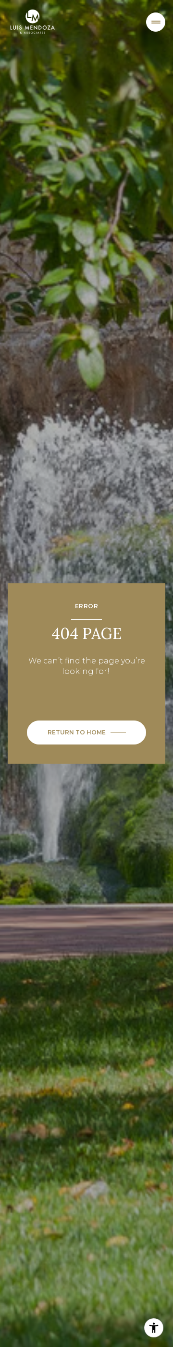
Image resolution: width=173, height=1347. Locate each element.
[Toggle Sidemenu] (155, 22)
